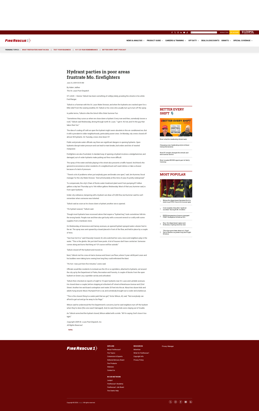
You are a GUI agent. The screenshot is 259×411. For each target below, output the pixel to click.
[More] (143, 40)
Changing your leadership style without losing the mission (174, 146)
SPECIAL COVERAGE (241, 40)
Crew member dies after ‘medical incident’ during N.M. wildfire (174, 209)
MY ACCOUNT (234, 32)
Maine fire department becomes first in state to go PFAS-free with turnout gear (177, 201)
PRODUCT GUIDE (154, 40)
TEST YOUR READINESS (62, 50)
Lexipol (80, 402)
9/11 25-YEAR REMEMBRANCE (86, 50)
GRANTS (225, 40)
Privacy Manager (168, 346)
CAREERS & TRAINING (174, 40)
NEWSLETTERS (224, 32)
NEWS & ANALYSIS (134, 40)
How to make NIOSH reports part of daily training (175, 161)
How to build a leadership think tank (173, 139)
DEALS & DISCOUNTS (210, 40)
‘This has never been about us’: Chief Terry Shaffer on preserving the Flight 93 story (177, 232)
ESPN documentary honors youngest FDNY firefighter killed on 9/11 (176, 216)
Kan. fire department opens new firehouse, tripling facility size (174, 224)
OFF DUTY (192, 40)
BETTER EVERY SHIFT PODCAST (114, 50)
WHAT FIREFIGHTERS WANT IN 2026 (35, 50)
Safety (70, 330)
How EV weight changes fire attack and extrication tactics (174, 153)
